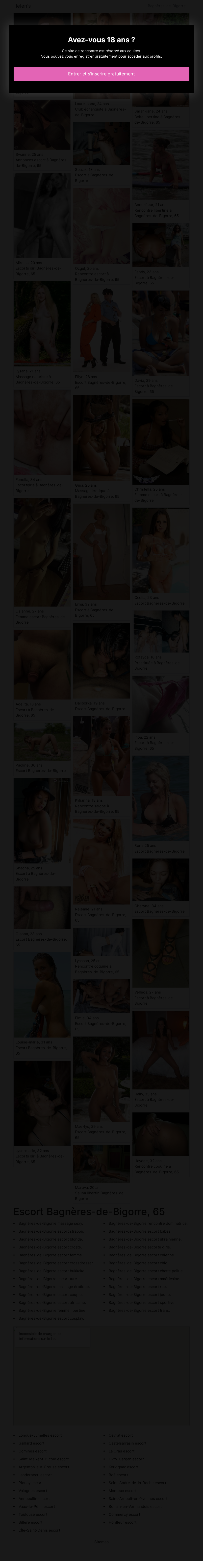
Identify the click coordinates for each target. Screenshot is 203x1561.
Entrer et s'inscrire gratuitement (101, 73)
